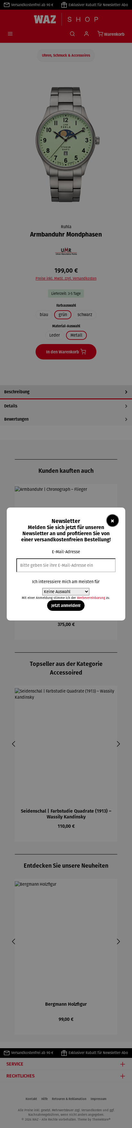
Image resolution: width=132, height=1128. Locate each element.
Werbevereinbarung (91, 597)
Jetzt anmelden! (65, 605)
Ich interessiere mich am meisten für (66, 582)
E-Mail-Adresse (66, 552)
